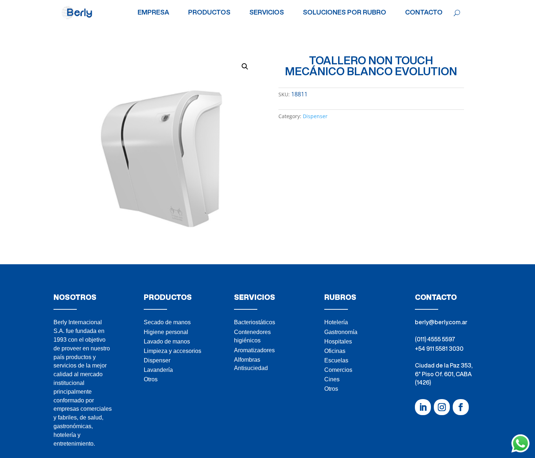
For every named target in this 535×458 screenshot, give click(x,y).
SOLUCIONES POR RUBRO (344, 12)
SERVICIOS (266, 12)
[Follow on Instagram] (442, 407)
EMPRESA (153, 12)
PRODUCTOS (209, 12)
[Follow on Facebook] (461, 407)
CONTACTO (424, 12)
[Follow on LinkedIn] (423, 407)
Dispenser (315, 116)
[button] (244, 66)
